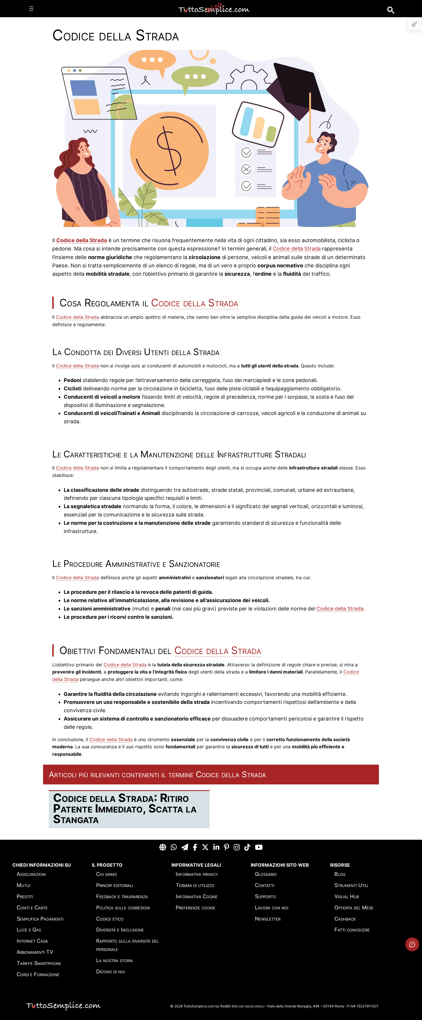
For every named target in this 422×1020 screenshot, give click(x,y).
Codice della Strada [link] (81, 240)
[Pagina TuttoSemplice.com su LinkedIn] (216, 847)
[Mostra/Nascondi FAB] (414, 24)
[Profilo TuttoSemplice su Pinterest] (226, 847)
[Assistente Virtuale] (412, 944)
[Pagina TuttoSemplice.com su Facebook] (195, 847)
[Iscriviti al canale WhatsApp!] (174, 847)
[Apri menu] (31, 8)
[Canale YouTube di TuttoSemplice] (259, 847)
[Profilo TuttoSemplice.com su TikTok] (247, 847)
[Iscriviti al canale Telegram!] (185, 847)
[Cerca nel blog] (390, 10)
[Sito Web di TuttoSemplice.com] (163, 847)
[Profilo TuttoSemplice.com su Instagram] (236, 847)
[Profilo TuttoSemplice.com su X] (205, 847)
